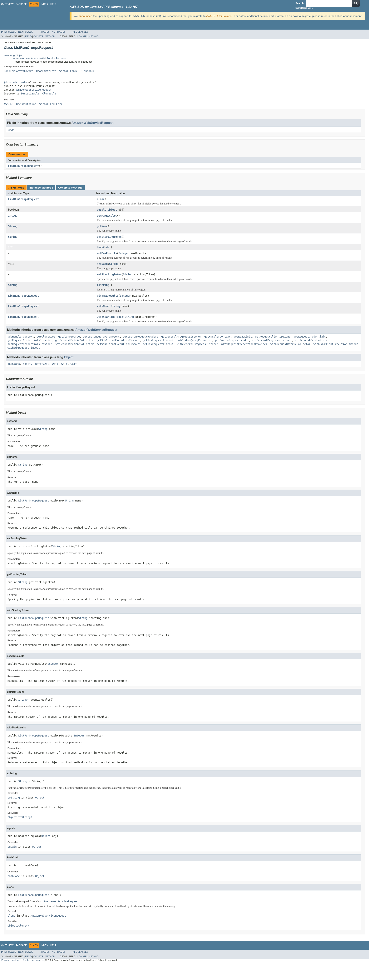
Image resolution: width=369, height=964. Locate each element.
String (12, 226)
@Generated (11, 82)
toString (103, 284)
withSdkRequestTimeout (23, 347)
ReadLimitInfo (46, 71)
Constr (38, 36)
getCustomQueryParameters (101, 336)
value (24, 82)
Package (21, 4)
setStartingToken (109, 274)
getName (102, 226)
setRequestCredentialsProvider (29, 344)
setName (102, 263)
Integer (13, 215)
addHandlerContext (20, 336)
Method (50, 36)
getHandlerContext (217, 336)
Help (53, 4)
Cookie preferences (33, 960)
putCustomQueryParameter (194, 340)
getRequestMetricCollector (74, 340)
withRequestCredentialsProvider (244, 344)
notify (27, 363)
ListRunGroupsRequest (23, 165)
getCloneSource (69, 336)
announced (85, 15)
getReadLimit (243, 336)
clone (101, 199)
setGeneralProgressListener (272, 340)
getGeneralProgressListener (181, 336)
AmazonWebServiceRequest (34, 89)
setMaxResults (107, 253)
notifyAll (42, 363)
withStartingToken (110, 316)
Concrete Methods (70, 187)
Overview (7, 4)
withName (103, 306)
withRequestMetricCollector (290, 344)
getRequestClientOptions (272, 336)
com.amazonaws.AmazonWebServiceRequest (38, 58)
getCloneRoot (46, 336)
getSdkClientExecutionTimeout (118, 340)
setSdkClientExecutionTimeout (118, 344)
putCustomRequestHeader (232, 340)
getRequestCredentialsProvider (29, 340)
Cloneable (88, 71)
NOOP (10, 129)
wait (55, 363)
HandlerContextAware (18, 71)
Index (44, 4)
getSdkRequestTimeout (158, 340)
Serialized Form (50, 104)
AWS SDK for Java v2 (219, 15)
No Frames (59, 32)
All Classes (80, 32)
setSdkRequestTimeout (158, 344)
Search (299, 3)
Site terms (16, 960)
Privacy (5, 960)
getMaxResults (107, 215)
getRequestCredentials (309, 336)
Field (28, 36)
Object (112, 209)
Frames (45, 32)
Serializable (68, 71)
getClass (13, 363)
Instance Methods (41, 187)
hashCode (103, 247)
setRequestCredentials (311, 340)
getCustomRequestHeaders (140, 336)
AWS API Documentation (20, 104)
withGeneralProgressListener (197, 344)
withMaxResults (107, 295)
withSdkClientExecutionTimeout (335, 344)
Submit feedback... (304, 8)
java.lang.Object (13, 55)
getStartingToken (109, 236)
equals (101, 209)
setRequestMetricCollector (74, 344)
